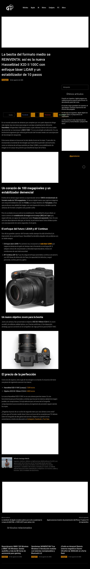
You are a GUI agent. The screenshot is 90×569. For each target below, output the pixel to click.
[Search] (86, 87)
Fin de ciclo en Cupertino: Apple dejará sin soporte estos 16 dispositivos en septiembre (75, 114)
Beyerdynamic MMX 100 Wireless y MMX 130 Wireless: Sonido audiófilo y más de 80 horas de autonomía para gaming (15, 550)
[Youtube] (27, 473)
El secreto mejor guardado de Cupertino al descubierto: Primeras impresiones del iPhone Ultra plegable (75, 107)
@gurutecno (74, 156)
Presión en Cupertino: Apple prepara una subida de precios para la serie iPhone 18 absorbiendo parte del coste (74, 100)
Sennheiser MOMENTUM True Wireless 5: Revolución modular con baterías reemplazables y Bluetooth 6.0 (43, 550)
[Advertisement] (45, 32)
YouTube (46, 419)
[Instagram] (82, 7)
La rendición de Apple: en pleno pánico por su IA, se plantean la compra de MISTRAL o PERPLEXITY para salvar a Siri (22, 521)
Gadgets (5, 80)
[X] (86, 7)
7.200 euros (31, 388)
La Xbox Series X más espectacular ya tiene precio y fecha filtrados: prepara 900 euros (74, 122)
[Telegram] (21, 473)
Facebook (38, 419)
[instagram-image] (66, 166)
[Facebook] (78, 7)
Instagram (30, 419)
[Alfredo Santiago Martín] (7, 466)
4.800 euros (31, 391)
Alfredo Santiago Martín (21, 458)
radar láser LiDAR (46, 244)
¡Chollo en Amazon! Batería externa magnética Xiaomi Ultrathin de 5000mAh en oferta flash (73, 550)
